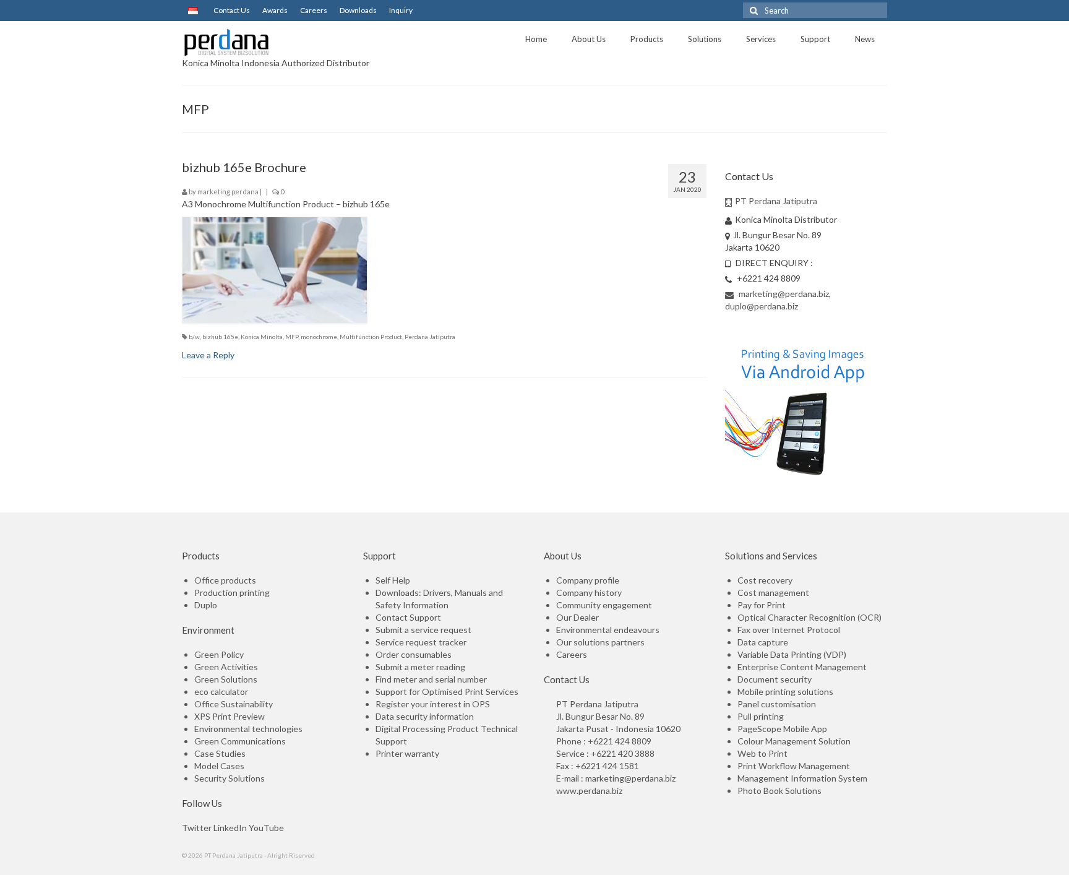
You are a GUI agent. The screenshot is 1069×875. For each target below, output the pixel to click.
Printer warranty (407, 753)
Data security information (425, 716)
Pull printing (760, 716)
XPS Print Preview (229, 716)
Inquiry (401, 10)
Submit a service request (423, 629)
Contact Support (408, 617)
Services (761, 39)
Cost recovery (764, 580)
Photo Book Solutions (779, 790)
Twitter (197, 827)
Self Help (393, 580)
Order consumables (414, 654)
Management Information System (802, 778)
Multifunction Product (371, 336)
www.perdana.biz (589, 790)
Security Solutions (229, 778)
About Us (589, 39)
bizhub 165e (220, 336)
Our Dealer (577, 617)
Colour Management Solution (794, 741)
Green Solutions (225, 679)
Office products (225, 580)
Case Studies (220, 753)
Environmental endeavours (607, 629)
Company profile (587, 580)
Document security (774, 679)
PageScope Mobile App (782, 728)
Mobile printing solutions (785, 691)
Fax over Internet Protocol (788, 629)
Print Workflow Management (793, 766)
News (865, 39)
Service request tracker (421, 642)
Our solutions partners (600, 642)
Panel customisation (776, 704)
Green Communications (240, 741)
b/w (194, 336)
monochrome (319, 336)
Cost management (773, 592)
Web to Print (762, 753)
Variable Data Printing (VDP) (791, 654)
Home (536, 39)
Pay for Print (761, 605)
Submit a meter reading (420, 667)
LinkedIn (230, 827)
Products (646, 39)
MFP (291, 336)
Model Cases (219, 766)
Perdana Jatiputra (430, 336)
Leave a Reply (208, 355)
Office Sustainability (233, 704)
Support (815, 39)
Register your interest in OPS (433, 704)
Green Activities (226, 667)
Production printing (232, 592)
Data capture (762, 642)
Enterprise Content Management (802, 667)
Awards (275, 10)
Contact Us (231, 10)
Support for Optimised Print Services (447, 691)
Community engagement (604, 605)
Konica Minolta (262, 336)
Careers (313, 10)
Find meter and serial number (431, 679)
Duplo (205, 605)
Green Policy (219, 654)
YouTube (266, 827)
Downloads (358, 10)
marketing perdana (228, 192)
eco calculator (221, 691)
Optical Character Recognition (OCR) (809, 617)
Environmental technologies (248, 728)
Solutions (704, 39)
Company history (589, 592)
